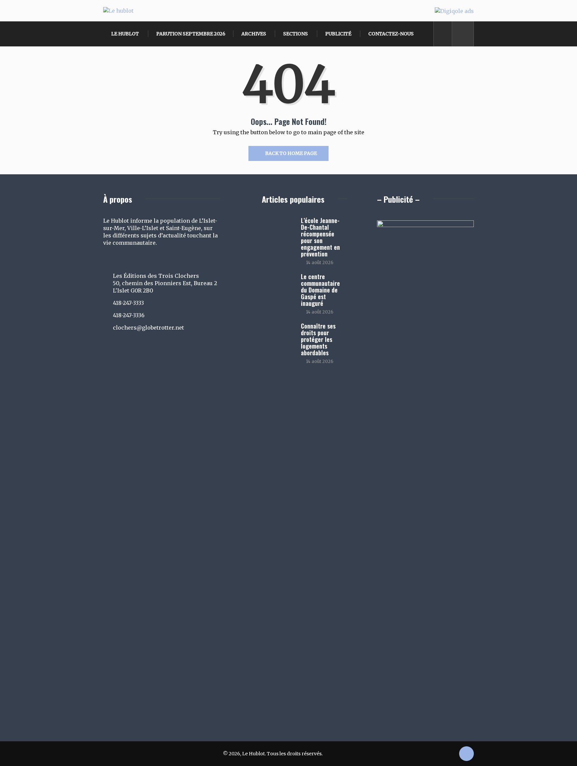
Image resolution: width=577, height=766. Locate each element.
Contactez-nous (391, 34)
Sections (295, 34)
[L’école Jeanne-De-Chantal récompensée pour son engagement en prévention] (278, 230)
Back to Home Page (291, 153)
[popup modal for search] (463, 33)
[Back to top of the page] (466, 754)
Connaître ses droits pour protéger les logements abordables (318, 339)
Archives (253, 34)
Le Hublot (125, 34)
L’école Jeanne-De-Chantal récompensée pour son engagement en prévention (320, 237)
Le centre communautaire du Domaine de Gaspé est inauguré (320, 290)
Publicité (338, 34)
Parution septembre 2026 (190, 34)
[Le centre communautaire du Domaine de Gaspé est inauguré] (278, 286)
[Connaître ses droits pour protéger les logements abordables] (278, 336)
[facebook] (443, 33)
